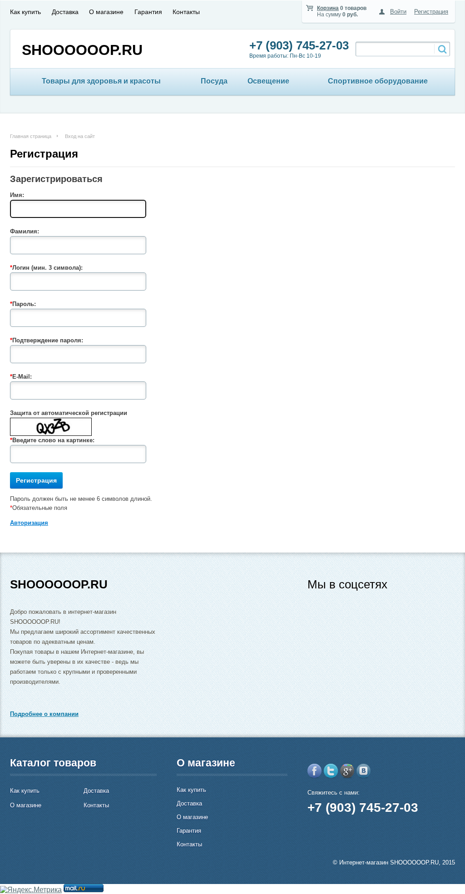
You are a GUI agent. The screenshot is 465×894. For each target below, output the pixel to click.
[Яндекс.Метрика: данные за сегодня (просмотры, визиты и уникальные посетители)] (31, 890)
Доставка (65, 11)
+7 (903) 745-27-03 (299, 45)
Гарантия (148, 11)
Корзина (328, 8)
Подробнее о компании (44, 714)
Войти (398, 11)
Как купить (25, 11)
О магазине (106, 11)
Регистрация (431, 11)
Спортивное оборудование (378, 81)
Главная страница (30, 136)
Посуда (214, 81)
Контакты (186, 11)
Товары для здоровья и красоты (101, 81)
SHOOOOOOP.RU (82, 50)
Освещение (268, 81)
